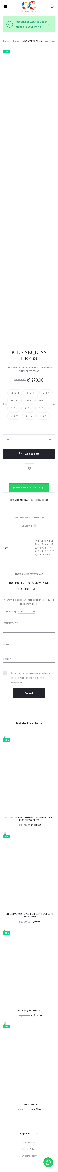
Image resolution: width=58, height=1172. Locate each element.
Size (5, 404)
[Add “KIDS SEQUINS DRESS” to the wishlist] (29, 468)
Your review (10, 623)
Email (7, 658)
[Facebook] (25, 1165)
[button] (15, 393)
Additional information (29, 517)
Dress (16, 41)
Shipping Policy (29, 1155)
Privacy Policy (29, 1149)
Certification (29, 1142)
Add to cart (32, 453)
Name (7, 644)
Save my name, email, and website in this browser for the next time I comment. (31, 677)
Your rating (10, 611)
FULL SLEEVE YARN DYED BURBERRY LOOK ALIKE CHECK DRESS (29, 915)
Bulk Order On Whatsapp (30, 487)
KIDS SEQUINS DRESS (29, 1010)
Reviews (28, 526)
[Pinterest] (40, 1165)
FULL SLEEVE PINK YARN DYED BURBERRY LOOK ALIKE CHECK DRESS (29, 819)
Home (6, 41)
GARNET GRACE (29, 1104)
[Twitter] (18, 1165)
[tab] (29, 518)
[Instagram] (33, 1165)
